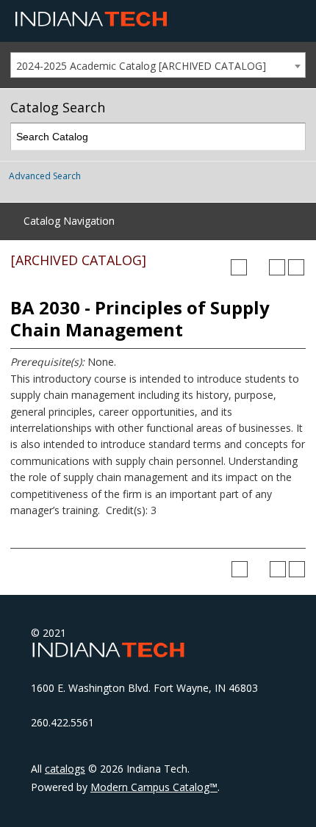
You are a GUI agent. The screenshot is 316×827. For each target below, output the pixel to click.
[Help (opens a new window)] (296, 267)
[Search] (292, 137)
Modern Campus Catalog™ (154, 787)
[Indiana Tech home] (91, 22)
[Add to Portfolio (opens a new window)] (239, 267)
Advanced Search (45, 176)
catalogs (65, 769)
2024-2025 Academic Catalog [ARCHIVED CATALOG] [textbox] (141, 66)
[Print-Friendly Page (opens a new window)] (277, 267)
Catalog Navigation (69, 221)
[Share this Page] (258, 267)
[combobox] (158, 65)
